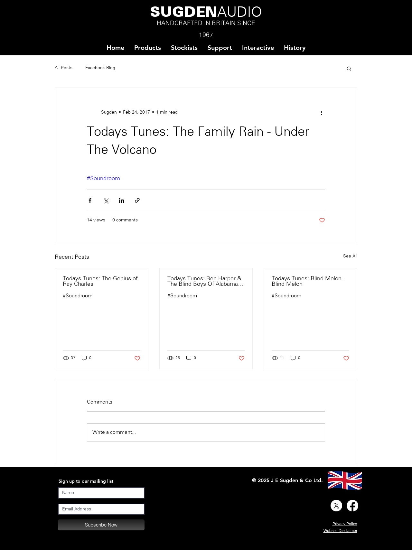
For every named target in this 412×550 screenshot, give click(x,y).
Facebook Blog (100, 68)
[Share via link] (137, 200)
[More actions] (321, 112)
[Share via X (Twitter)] (106, 200)
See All (350, 256)
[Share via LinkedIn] (121, 200)
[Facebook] (352, 505)
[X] (336, 505)
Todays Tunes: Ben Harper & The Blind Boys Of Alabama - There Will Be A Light (204, 281)
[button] (184, 47)
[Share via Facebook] (90, 200)
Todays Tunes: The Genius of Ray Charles (100, 281)
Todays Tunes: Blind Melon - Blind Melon (308, 281)
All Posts (63, 68)
